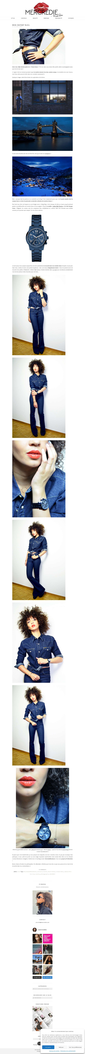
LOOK (19, 871)
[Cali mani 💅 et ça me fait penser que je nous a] (47, 970)
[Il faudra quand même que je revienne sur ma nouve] (47, 959)
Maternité (58, 18)
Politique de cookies (54, 1051)
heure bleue (51, 871)
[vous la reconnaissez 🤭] (47, 949)
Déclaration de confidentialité (67, 1051)
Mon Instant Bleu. (21, 25)
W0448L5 (52, 874)
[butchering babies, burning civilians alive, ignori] (37, 949)
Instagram (47, 153)
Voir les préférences (75, 1047)
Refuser (61, 1047)
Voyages (71, 18)
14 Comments (42, 869)
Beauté (35, 18)
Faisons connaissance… (42, 887)
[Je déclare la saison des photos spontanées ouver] (37, 970)
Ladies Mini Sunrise (58, 206)
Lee (18, 849)
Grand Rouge (65, 849)
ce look (55, 269)
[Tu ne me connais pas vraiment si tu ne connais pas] (37, 959)
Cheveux (24, 18)
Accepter (48, 1047)
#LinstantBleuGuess (30, 871)
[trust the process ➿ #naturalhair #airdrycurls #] (37, 938)
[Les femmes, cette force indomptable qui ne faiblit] (47, 938)
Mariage (46, 18)
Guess (49, 849)
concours (40, 871)
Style (13, 18)
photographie (45, 874)
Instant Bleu (60, 871)
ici (37, 153)
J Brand (33, 849)
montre (37, 874)
